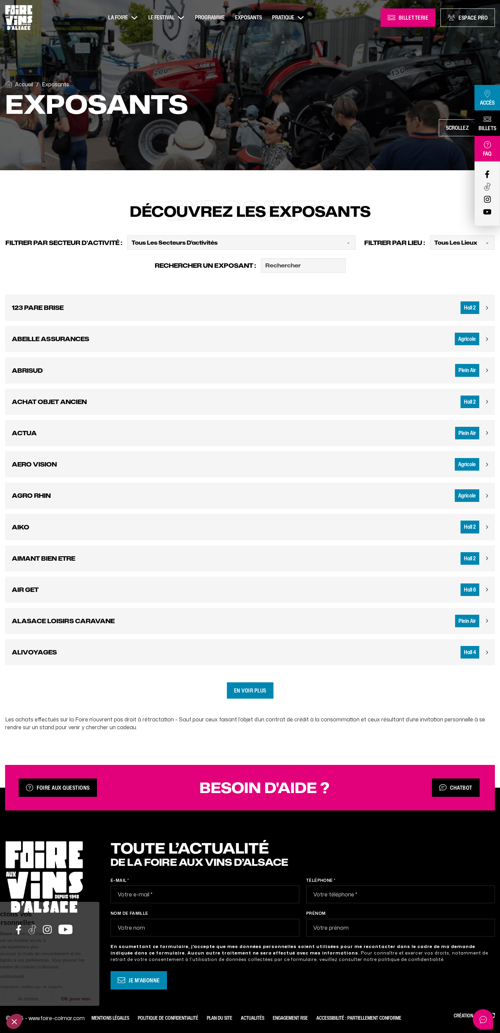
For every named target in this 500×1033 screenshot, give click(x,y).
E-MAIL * (120, 880)
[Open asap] (483, 1019)
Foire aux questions (63, 787)
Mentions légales (110, 1018)
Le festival (161, 17)
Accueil (24, 84)
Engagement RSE (290, 1018)
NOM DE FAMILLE (129, 913)
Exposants (248, 17)
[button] (14, 1021)
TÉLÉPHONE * (320, 880)
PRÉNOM (316, 913)
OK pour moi (126, 998)
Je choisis (78, 998)
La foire (118, 17)
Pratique (283, 17)
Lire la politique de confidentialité (44, 976)
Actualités (252, 1018)
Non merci (30, 998)
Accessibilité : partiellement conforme (358, 1018)
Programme (210, 17)
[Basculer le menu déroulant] (134, 17)
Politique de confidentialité (168, 1018)
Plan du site (219, 1018)
